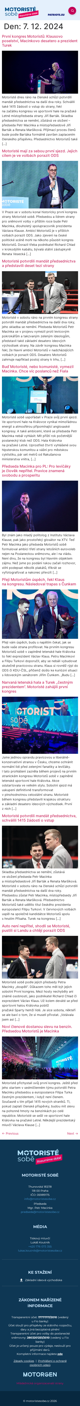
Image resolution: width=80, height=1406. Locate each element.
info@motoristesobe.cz (40, 1199)
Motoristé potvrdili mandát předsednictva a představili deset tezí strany (39, 263)
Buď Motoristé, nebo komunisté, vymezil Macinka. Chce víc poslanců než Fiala (38, 368)
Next (72, 1133)
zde (60, 1354)
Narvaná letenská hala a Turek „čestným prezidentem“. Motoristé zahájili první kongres (37, 687)
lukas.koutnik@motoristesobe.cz (40, 1250)
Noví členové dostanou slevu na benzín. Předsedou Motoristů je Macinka (37, 1028)
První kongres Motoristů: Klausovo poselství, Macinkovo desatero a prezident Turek (39, 41)
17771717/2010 (48, 1317)
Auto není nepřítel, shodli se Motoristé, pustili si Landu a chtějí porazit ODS (36, 928)
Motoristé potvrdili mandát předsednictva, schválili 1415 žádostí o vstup (39, 818)
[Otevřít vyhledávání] (72, 11)
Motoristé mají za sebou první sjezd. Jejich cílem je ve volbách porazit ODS (39, 153)
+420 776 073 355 (40, 1246)
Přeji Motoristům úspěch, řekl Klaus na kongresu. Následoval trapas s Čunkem (39, 581)
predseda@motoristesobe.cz (40, 1212)
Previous (10, 1133)
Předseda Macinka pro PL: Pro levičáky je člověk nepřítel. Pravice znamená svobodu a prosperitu (36, 471)
